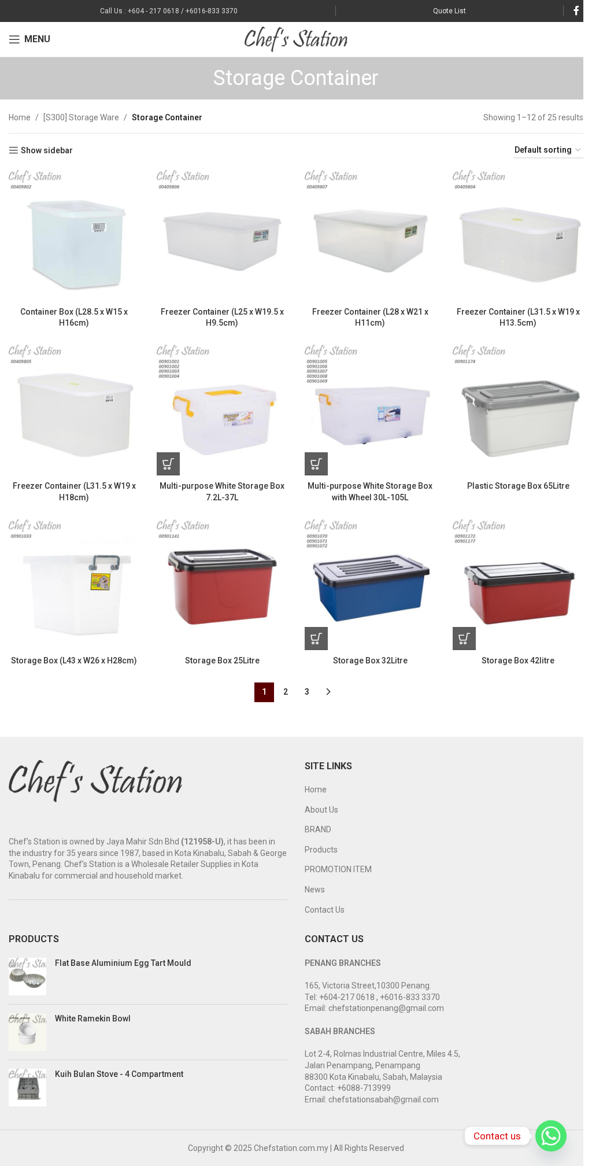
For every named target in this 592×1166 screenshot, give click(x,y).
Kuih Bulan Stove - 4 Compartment (119, 1074)
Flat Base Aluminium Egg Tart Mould (123, 963)
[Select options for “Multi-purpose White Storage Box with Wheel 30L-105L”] (316, 463)
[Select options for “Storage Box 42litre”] (464, 638)
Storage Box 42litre (518, 660)
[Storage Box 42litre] (518, 584)
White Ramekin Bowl (93, 1018)
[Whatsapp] (551, 1136)
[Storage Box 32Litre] (370, 584)
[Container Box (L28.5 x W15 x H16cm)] (74, 235)
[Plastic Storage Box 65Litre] (518, 410)
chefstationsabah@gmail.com (383, 1099)
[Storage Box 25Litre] (222, 584)
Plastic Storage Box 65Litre (518, 485)
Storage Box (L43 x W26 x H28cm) (74, 660)
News (315, 889)
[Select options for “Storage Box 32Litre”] (316, 638)
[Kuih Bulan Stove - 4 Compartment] (27, 1087)
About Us (321, 809)
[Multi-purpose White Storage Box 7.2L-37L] (222, 410)
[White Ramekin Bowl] (27, 1032)
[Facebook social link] (576, 11)
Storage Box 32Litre (370, 660)
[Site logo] (296, 38)
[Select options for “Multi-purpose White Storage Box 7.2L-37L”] (168, 463)
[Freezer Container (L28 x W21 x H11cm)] (370, 235)
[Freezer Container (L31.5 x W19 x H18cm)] (74, 410)
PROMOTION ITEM (338, 869)
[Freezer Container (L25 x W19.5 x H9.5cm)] (222, 235)
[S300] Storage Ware (81, 117)
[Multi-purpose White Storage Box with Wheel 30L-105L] (370, 410)
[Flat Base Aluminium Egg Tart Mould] (27, 976)
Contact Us (325, 909)
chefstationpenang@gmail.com (386, 1008)
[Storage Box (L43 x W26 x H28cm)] (74, 584)
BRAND (318, 829)
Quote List (449, 11)
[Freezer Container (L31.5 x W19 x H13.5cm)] (518, 235)
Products (321, 849)
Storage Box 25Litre (222, 660)
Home (20, 117)
